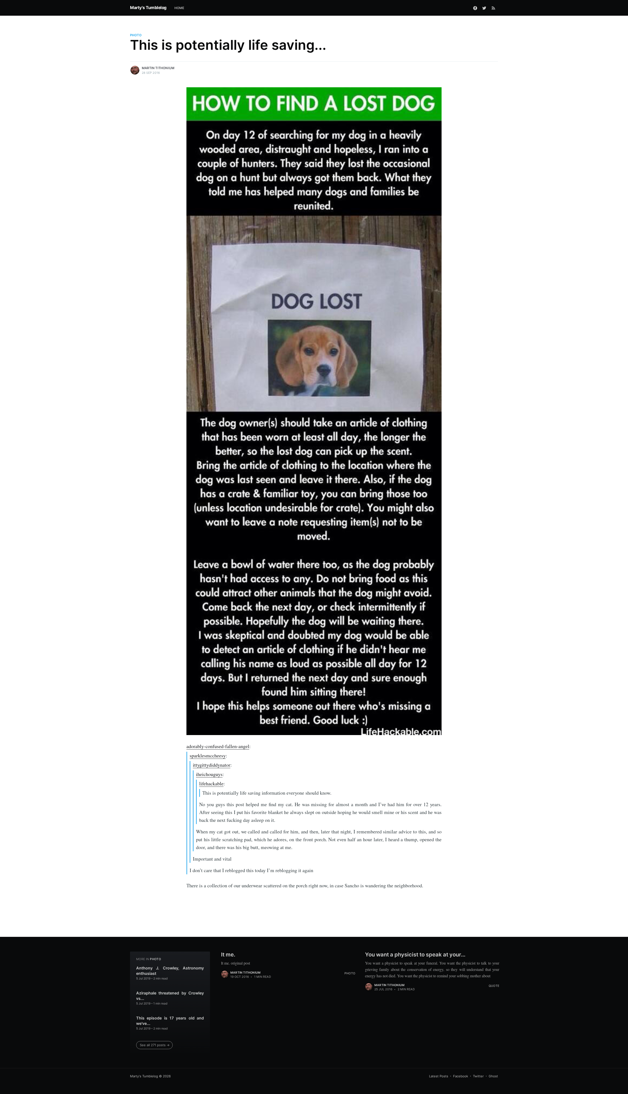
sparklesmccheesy (208, 755)
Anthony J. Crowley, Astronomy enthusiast (170, 971)
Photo (136, 35)
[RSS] (493, 7)
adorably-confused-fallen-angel (217, 746)
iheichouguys (209, 774)
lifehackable (211, 783)
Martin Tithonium (158, 68)
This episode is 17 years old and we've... (170, 1021)
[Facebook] (475, 7)
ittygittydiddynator (211, 765)
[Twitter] (484, 7)
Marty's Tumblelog (148, 7)
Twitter (478, 1076)
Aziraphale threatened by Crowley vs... (170, 996)
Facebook (460, 1076)
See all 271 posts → (155, 1045)
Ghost (493, 1076)
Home (179, 8)
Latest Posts (438, 1076)
